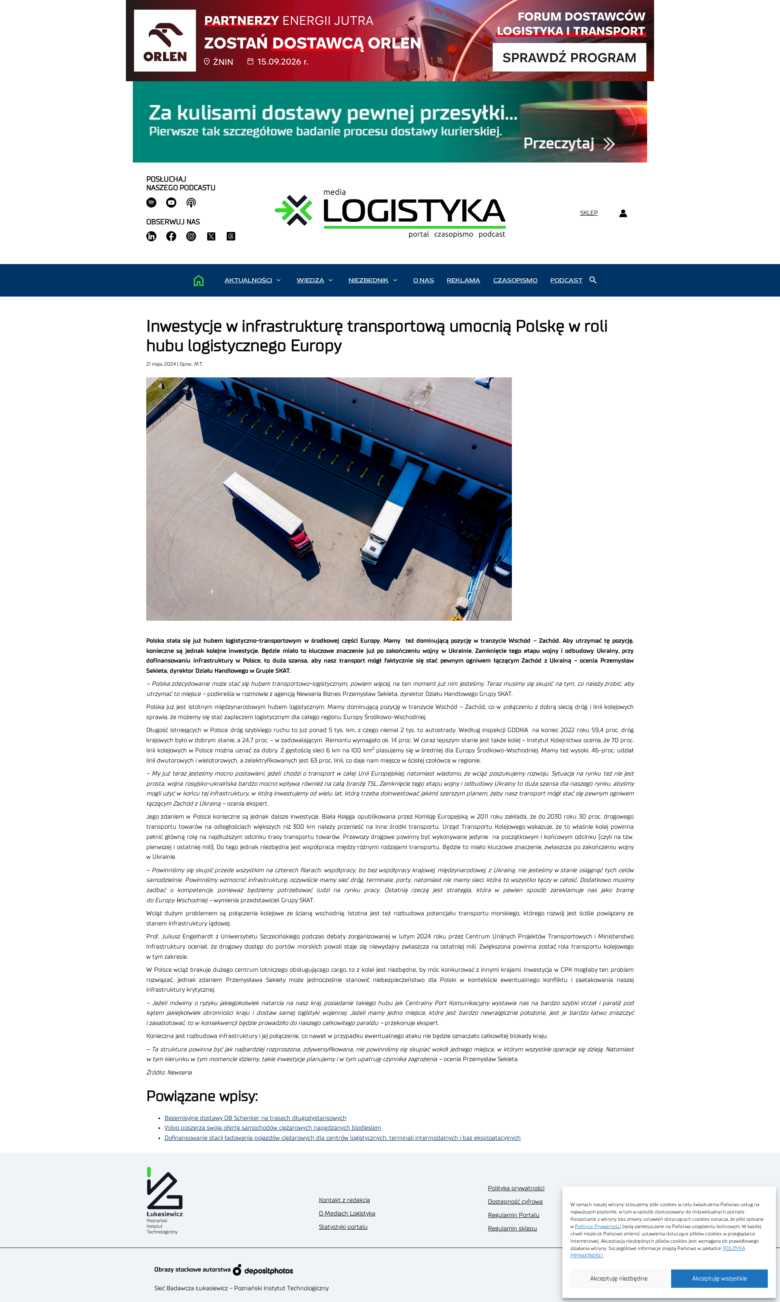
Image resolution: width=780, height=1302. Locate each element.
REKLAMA (463, 280)
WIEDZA (310, 280)
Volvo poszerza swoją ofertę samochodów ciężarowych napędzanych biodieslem (273, 1128)
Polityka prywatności (516, 1188)
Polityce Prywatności (598, 1226)
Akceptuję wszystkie (719, 1279)
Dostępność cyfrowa (515, 1202)
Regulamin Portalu (514, 1215)
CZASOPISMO (515, 280)
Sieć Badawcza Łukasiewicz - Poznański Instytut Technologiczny (241, 1288)
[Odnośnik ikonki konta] (623, 213)
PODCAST (566, 280)
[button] (278, 280)
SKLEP (589, 213)
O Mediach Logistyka (347, 1214)
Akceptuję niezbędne (619, 1279)
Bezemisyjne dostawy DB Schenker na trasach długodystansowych (256, 1118)
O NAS (423, 280)
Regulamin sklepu (512, 1229)
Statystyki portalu (343, 1227)
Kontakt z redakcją (344, 1200)
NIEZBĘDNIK (369, 280)
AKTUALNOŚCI (248, 280)
